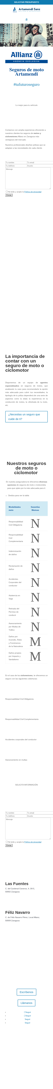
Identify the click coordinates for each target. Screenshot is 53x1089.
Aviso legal (11, 1051)
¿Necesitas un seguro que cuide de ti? (24, 417)
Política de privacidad (32, 192)
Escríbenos (26, 992)
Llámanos (26, 1002)
